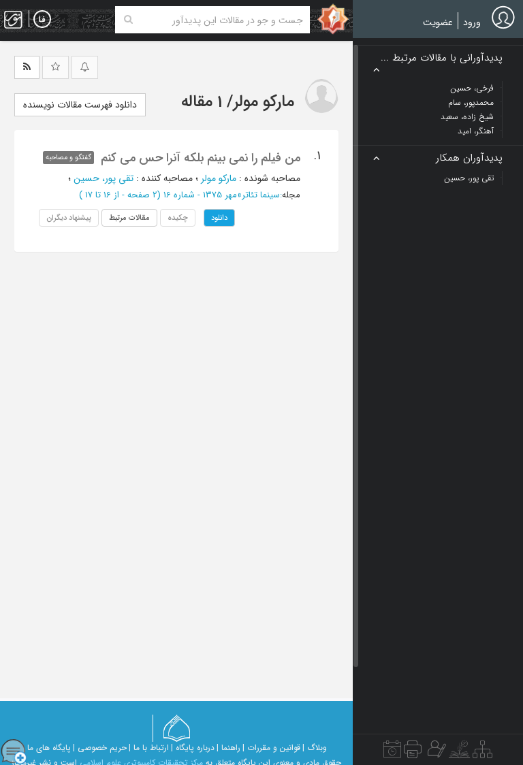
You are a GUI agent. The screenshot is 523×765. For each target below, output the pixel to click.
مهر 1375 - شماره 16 (200, 195)
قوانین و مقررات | (271, 747)
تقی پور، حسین (103, 178)
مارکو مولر (218, 178)
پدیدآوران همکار (469, 158)
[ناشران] (413, 752)
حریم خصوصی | (100, 747)
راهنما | (228, 747)
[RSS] (26, 67)
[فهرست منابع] (482, 752)
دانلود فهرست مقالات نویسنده (80, 104)
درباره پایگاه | (193, 747)
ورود (472, 22)
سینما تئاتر (261, 195)
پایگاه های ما (49, 747)
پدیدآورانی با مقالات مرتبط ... (442, 58)
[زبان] (42, 19)
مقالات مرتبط (129, 218)
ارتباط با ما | (149, 747)
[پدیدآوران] (435, 752)
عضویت (438, 22)
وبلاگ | (314, 747)
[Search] (128, 19)
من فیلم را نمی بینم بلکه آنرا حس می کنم (200, 157)
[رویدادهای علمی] (392, 752)
